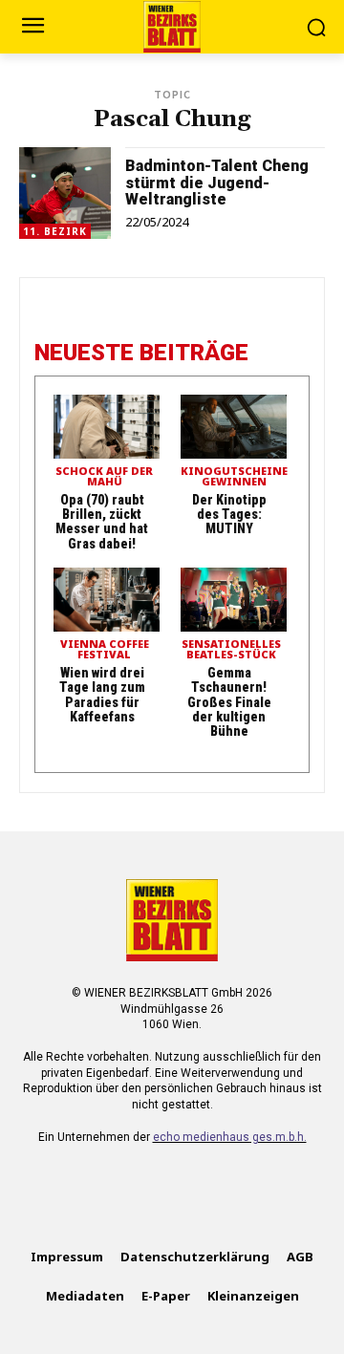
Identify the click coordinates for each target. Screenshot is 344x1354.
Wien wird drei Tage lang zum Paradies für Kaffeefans (102, 694)
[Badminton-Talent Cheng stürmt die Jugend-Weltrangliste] (65, 193)
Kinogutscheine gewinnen (234, 476)
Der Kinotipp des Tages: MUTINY (229, 514)
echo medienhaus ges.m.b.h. (230, 1137)
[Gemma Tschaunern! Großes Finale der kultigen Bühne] (234, 600)
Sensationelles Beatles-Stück (231, 649)
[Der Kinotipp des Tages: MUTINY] (234, 427)
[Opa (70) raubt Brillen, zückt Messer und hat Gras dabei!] (107, 427)
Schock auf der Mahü (104, 476)
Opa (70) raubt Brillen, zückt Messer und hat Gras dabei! (101, 521)
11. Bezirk (55, 231)
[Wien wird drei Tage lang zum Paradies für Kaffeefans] (107, 600)
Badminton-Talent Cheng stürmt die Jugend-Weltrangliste (217, 182)
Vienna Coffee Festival (104, 649)
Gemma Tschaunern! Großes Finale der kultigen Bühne (229, 702)
